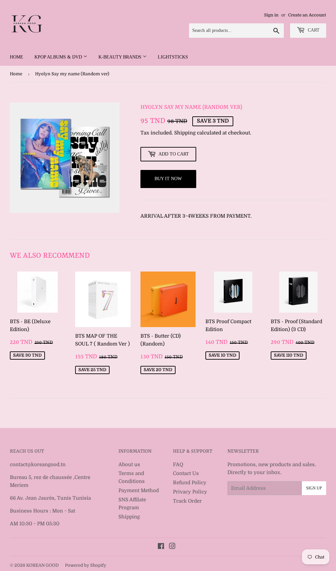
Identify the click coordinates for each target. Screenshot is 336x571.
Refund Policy (189, 483)
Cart (313, 30)
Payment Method (138, 490)
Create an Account (307, 15)
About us (129, 464)
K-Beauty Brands (120, 57)
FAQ (178, 464)
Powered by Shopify (85, 565)
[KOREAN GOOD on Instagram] (172, 547)
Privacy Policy (190, 492)
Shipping (185, 133)
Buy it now (168, 178)
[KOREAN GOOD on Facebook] (161, 547)
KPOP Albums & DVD (58, 57)
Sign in (271, 15)
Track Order (187, 501)
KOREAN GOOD (42, 565)
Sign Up (314, 488)
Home (16, 57)
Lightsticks (173, 57)
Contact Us (186, 473)
